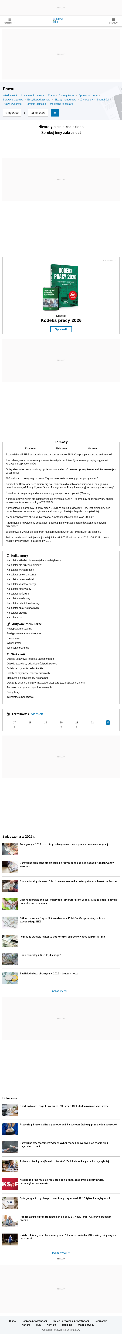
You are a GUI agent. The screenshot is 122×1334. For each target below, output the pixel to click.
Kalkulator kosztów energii (21, 584)
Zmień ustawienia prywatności (71, 1321)
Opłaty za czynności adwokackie (25, 668)
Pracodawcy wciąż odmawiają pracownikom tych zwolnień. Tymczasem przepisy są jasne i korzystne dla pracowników (57, 462)
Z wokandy (86, 99)
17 (14, 722)
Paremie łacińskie (36, 104)
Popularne (30, 448)
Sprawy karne (66, 95)
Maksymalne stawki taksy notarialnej (27, 678)
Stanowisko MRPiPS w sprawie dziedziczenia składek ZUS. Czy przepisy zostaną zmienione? (59, 454)
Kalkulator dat (14, 617)
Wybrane (92, 448)
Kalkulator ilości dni (18, 593)
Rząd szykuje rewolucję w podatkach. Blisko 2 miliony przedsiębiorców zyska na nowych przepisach (56, 524)
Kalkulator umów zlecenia (21, 574)
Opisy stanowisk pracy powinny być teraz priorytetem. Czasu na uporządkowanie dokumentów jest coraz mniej (61, 471)
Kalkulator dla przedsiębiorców (24, 565)
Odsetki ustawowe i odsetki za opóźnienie (30, 658)
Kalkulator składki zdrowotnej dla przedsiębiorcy (34, 560)
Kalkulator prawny (17, 612)
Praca (51, 95)
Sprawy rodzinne (88, 95)
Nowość (61, 315)
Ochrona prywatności (34, 1321)
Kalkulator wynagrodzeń (20, 569)
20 (61, 722)
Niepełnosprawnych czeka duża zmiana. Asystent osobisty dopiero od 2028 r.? (50, 517)
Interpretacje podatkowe (20, 697)
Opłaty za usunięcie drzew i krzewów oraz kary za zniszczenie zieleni (46, 682)
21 (76, 722)
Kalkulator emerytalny (19, 589)
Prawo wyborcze (12, 104)
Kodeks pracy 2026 (61, 320)
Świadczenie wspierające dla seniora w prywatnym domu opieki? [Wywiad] (48, 493)
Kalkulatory (19, 555)
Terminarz (19, 714)
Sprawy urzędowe (13, 99)
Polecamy (9, 1098)
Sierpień (37, 714)
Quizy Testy (13, 692)
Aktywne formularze (27, 624)
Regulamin (101, 1321)
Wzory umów (14, 643)
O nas (12, 1321)
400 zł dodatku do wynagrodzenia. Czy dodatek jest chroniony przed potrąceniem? (52, 478)
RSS (38, 1324)
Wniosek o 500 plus (18, 647)
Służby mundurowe (65, 99)
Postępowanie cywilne (19, 628)
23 (107, 722)
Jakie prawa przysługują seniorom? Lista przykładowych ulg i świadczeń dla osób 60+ (54, 531)
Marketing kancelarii (61, 104)
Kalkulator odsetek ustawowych (24, 603)
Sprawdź (61, 329)
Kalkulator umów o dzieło (21, 579)
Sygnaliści (103, 99)
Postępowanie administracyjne (24, 633)
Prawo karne (14, 638)
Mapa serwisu (86, 1324)
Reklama (67, 1324)
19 (45, 722)
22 (92, 722)
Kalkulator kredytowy (18, 598)
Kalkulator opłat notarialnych (23, 608)
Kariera (26, 1324)
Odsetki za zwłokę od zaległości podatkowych (32, 663)
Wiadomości (10, 95)
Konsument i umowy (32, 95)
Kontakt (51, 1324)
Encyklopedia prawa (38, 99)
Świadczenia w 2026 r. (18, 836)
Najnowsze (61, 448)
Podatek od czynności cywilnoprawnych (29, 687)
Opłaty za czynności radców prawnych (28, 673)
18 (30, 722)
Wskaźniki (18, 654)
